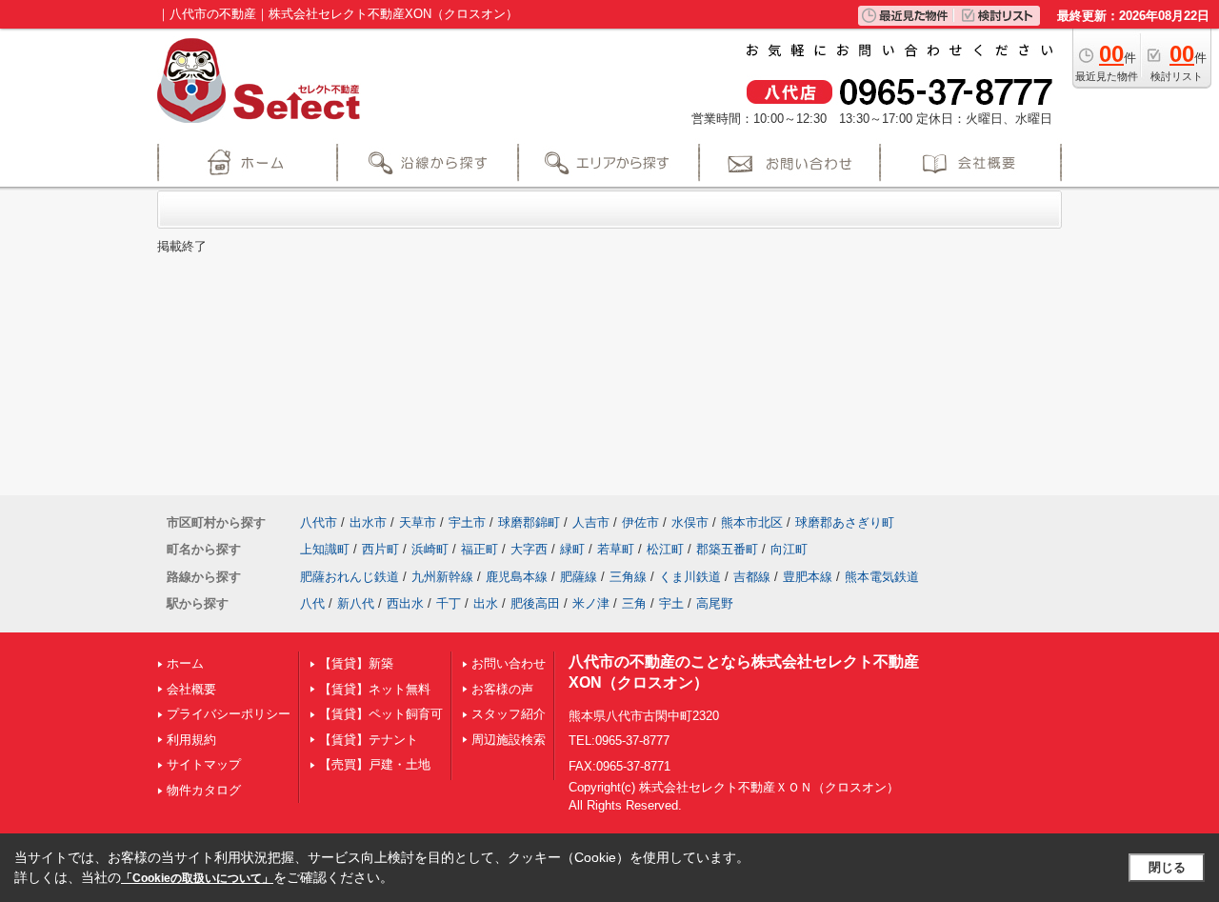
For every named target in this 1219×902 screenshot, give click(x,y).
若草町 (615, 549)
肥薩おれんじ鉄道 (349, 577)
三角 (634, 603)
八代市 (318, 522)
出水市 (368, 522)
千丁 (448, 603)
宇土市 (467, 522)
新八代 (355, 603)
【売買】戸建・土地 (374, 764)
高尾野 (714, 603)
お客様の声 (502, 689)
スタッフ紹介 (508, 714)
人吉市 (591, 522)
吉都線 (751, 577)
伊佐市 (640, 522)
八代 (312, 603)
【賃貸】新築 (356, 663)
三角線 (628, 577)
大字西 (529, 549)
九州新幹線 (442, 577)
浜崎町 (430, 549)
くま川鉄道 (690, 577)
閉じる (1167, 867)
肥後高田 (535, 603)
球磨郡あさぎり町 (844, 522)
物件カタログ (204, 790)
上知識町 (325, 549)
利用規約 (191, 739)
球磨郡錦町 (529, 522)
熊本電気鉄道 (882, 577)
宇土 (671, 603)
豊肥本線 (807, 577)
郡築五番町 (727, 549)
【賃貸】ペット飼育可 (381, 714)
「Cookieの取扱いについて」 (197, 878)
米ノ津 (591, 603)
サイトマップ (204, 764)
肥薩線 (578, 577)
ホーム (185, 663)
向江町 (789, 549)
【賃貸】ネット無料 (374, 689)
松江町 (665, 549)
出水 (485, 603)
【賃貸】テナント (368, 739)
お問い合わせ (508, 663)
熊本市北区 (752, 522)
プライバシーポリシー (228, 714)
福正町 (479, 549)
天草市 (417, 522)
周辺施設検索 (508, 739)
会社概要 (191, 689)
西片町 (380, 549)
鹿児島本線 (517, 577)
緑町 (572, 549)
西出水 (405, 603)
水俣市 (690, 522)
